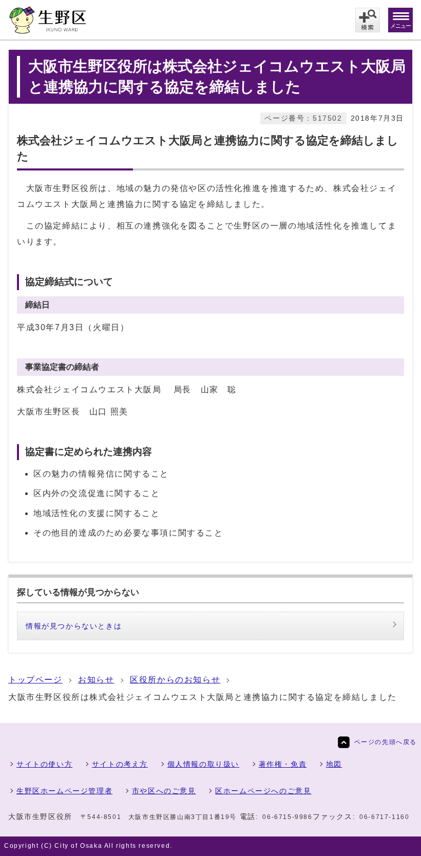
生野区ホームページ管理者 (64, 791)
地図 (334, 764)
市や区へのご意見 (164, 791)
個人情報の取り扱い (203, 764)
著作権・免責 (283, 764)
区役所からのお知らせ (175, 679)
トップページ (35, 679)
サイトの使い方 (44, 764)
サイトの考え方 (120, 764)
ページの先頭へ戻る (385, 742)
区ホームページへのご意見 (263, 791)
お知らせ (96, 679)
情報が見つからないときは (74, 626)
